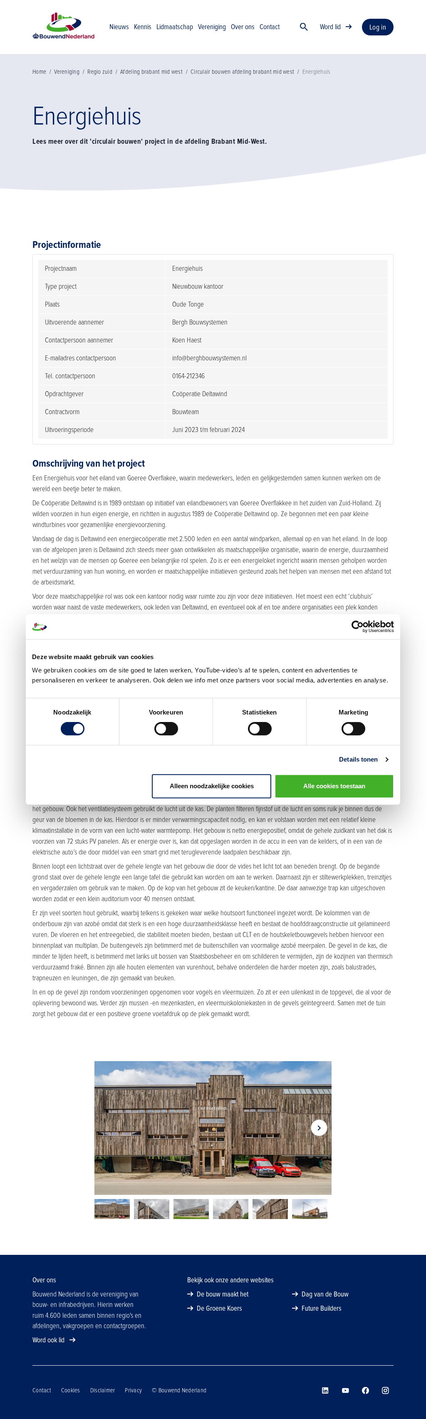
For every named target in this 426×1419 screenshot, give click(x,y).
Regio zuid (99, 71)
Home (39, 71)
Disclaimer (102, 1390)
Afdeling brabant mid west (151, 71)
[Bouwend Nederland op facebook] (365, 1390)
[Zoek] (304, 27)
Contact (41, 1390)
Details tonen (358, 759)
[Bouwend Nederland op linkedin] (325, 1390)
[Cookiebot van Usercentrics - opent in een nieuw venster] (357, 626)
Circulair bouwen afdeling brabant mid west (242, 71)
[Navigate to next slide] (319, 1127)
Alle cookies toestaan (334, 785)
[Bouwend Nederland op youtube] (345, 1390)
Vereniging (66, 71)
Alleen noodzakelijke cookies (212, 785)
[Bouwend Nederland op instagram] (385, 1390)
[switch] (166, 728)
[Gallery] (213, 1128)
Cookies (70, 1390)
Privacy (133, 1390)
